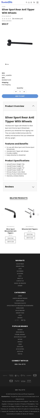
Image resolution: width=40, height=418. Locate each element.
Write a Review (6, 21)
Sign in (16, 283)
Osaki (20, 344)
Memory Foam (20, 266)
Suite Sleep (20, 346)
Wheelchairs (20, 308)
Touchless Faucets (20, 303)
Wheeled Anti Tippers (30, 229)
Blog (20, 276)
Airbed (20, 296)
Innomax (20, 329)
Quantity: (20, 88)
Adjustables (20, 264)
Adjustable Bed (20, 310)
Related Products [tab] (19, 198)
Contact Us (20, 281)
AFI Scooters (20, 349)
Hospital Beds (20, 301)
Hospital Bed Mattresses (20, 298)
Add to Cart (10, 241)
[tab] (20, 106)
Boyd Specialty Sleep (20, 337)
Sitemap (20, 285)
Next (38, 214)
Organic (20, 318)
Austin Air (20, 351)
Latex (20, 269)
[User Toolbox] (29, 2)
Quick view (10, 238)
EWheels (20, 342)
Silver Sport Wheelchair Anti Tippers (10, 231)
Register (23, 283)
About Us (20, 278)
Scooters (20, 273)
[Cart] (34, 2)
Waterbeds (20, 271)
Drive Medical (20, 332)
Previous (2, 214)
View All (20, 354)
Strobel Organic (20, 334)
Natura (20, 339)
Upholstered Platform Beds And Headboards (20, 305)
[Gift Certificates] (31, 2)
